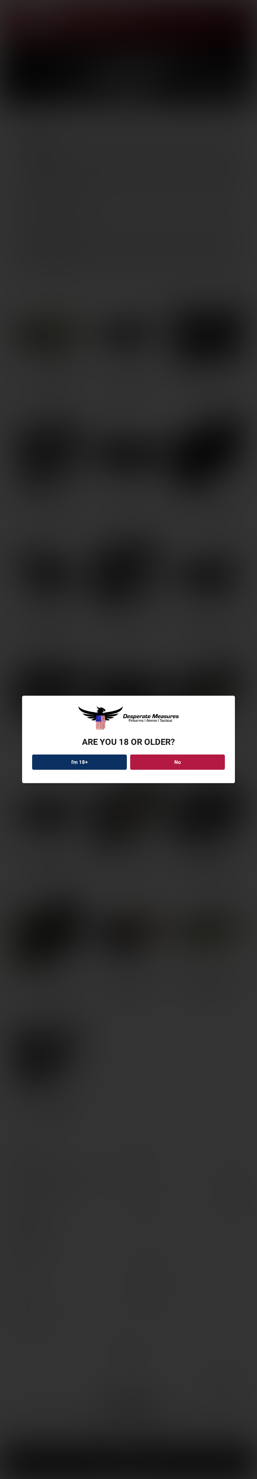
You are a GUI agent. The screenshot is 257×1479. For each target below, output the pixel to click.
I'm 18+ (79, 762)
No (177, 762)
